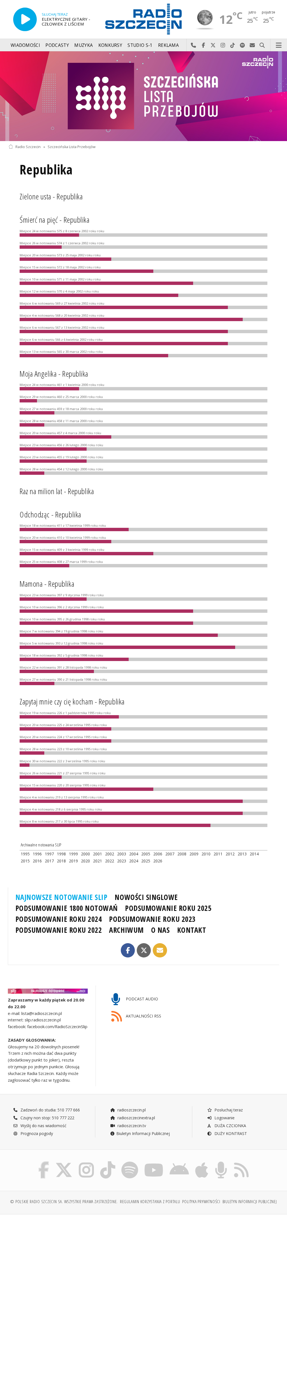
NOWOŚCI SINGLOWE (146, 897)
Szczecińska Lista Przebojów (72, 146)
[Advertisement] (75, 1261)
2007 (169, 853)
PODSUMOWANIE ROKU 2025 (168, 908)
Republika (46, 169)
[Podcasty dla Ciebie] (221, 1162)
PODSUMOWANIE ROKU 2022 (58, 930)
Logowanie (224, 1117)
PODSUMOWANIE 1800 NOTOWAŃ (66, 908)
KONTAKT (191, 930)
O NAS (160, 930)
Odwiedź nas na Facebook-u (203, 45)
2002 (109, 853)
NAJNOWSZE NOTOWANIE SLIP (61, 897)
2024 (133, 861)
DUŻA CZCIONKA (229, 1125)
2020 (85, 861)
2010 (206, 853)
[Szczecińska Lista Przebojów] (143, 96)
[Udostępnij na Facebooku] (128, 950)
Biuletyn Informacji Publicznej (143, 1133)
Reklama (168, 45)
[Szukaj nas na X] (64, 1162)
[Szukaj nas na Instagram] (86, 1162)
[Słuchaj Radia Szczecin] (25, 19)
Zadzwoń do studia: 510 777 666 (49, 1110)
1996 (37, 853)
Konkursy (110, 45)
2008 (181, 853)
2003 (121, 853)
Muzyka (83, 45)
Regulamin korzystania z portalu (150, 1202)
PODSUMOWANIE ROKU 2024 (58, 919)
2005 (145, 853)
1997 (49, 853)
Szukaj (262, 45)
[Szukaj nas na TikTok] (107, 1162)
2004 (133, 853)
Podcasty (57, 45)
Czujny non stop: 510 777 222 (46, 1117)
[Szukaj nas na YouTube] (154, 1162)
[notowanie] (48, 991)
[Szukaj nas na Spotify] (129, 1162)
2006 (157, 853)
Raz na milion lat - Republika (57, 491)
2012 (230, 853)
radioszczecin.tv (131, 1125)
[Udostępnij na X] (144, 950)
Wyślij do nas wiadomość (252, 45)
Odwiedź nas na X (213, 45)
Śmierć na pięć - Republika (55, 219)
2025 (145, 861)
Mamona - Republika (47, 583)
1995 (25, 853)
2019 (73, 861)
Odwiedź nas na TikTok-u (233, 45)
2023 (121, 861)
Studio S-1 (140, 45)
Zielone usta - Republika (51, 196)
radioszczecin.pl (131, 1110)
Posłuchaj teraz (228, 1110)
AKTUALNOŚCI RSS (143, 1016)
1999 (73, 853)
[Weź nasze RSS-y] (241, 1162)
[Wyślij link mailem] (160, 950)
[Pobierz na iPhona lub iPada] (201, 1162)
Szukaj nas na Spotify (242, 45)
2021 (97, 861)
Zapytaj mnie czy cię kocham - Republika (72, 701)
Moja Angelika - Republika (54, 373)
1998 (61, 853)
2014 (254, 853)
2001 (97, 853)
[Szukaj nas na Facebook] (43, 1162)
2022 (109, 861)
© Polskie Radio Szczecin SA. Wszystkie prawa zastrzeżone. (64, 1202)
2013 (242, 853)
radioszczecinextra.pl (135, 1117)
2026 (157, 861)
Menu (278, 45)
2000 (85, 853)
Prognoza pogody (36, 1133)
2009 (193, 853)
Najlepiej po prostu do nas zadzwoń (193, 45)
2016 (37, 861)
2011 (218, 853)
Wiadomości (25, 45)
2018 (61, 861)
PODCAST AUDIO (141, 998)
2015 (25, 861)
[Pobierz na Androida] (179, 1162)
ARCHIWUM (126, 930)
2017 (49, 861)
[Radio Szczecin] (143, 19)
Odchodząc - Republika (50, 514)
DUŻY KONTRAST (230, 1133)
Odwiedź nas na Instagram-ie (223, 45)
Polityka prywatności (201, 1202)
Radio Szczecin (28, 146)
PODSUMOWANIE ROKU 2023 (152, 919)
